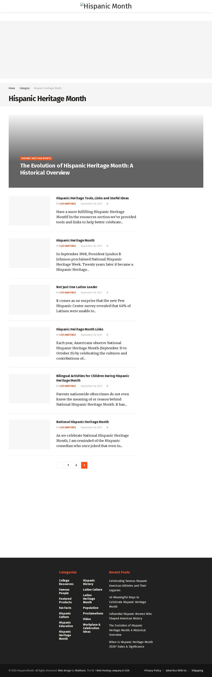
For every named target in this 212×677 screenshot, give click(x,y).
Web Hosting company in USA (112, 670)
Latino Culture (92, 589)
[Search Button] (201, 6)
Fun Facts (65, 608)
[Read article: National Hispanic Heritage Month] (29, 434)
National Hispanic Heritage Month (82, 422)
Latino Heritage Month (89, 599)
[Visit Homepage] (106, 6)
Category (24, 88)
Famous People (64, 591)
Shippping (197, 670)
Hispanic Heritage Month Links (79, 329)
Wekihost (80, 670)
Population (90, 608)
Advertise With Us (176, 670)
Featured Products (65, 600)
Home (12, 88)
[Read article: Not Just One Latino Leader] (29, 299)
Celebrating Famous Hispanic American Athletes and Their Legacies (128, 585)
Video (87, 619)
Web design (64, 670)
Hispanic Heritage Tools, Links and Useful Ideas (92, 198)
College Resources (66, 582)
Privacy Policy (152, 670)
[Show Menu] (10, 6)
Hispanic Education (66, 624)
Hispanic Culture (65, 615)
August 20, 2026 (52, 181)
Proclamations (93, 613)
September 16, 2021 (91, 203)
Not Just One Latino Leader (77, 287)
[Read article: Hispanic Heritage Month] (29, 253)
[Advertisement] (106, 50)
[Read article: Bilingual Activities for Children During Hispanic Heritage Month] (29, 388)
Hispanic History (89, 582)
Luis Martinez (31, 181)
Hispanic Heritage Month (48, 88)
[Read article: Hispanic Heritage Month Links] (29, 342)
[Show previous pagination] (60, 465)
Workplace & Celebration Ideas (92, 628)
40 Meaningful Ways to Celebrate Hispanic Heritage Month (127, 602)
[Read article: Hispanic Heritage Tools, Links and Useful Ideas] (29, 211)
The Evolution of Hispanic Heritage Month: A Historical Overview (127, 630)
